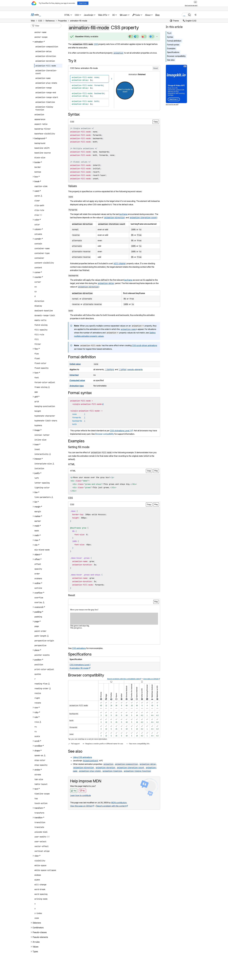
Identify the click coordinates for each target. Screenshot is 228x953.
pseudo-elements (135, 369)
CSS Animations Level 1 (120, 430)
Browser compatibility (176, 56)
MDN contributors (119, 802)
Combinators (38, 927)
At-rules (36, 942)
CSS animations (79, 648)
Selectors (37, 923)
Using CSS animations (82, 757)
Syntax (170, 37)
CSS (96, 44)
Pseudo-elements (40, 937)
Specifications (173, 52)
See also (171, 60)
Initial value (75, 364)
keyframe (123, 214)
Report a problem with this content (111, 806)
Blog (157, 15)
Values (72, 186)
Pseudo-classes (40, 932)
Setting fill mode (78, 447)
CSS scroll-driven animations (144, 345)
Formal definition (174, 41)
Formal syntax (173, 44)
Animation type (77, 386)
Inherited (74, 375)
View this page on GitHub (81, 806)
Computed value (77, 380)
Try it (169, 33)
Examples (171, 48)
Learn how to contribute (80, 795)
